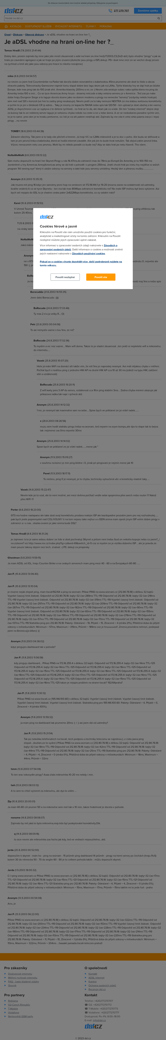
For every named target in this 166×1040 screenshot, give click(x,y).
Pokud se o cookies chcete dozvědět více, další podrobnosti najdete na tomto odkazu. (81, 263)
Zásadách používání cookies (88, 253)
